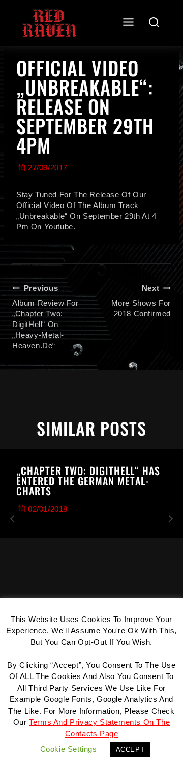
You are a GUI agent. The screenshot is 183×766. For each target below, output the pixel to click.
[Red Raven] (49, 23)
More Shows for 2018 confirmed (141, 301)
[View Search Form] (154, 23)
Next (170, 519)
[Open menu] (128, 22)
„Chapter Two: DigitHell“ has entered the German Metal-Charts (88, 480)
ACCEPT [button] (130, 749)
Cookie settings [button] (68, 749)
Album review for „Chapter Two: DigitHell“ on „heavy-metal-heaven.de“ (45, 317)
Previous (12, 519)
